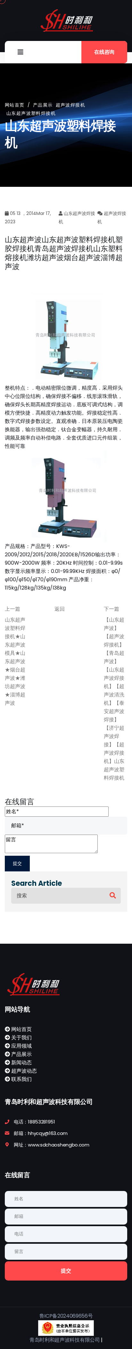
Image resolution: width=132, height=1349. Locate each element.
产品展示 (21, 1054)
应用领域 (21, 1046)
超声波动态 (23, 1071)
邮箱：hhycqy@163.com (41, 1133)
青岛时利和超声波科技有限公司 (64, 1340)
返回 (59, 609)
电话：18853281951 (34, 1121)
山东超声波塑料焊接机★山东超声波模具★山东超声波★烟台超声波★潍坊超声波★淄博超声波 (15, 661)
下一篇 (111, 609)
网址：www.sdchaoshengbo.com (51, 1144)
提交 (66, 1270)
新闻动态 (21, 1062)
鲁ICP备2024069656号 (66, 1316)
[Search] (113, 895)
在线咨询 (104, 52)
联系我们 (21, 1079)
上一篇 (12, 609)
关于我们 (21, 1037)
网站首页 (15, 105)
